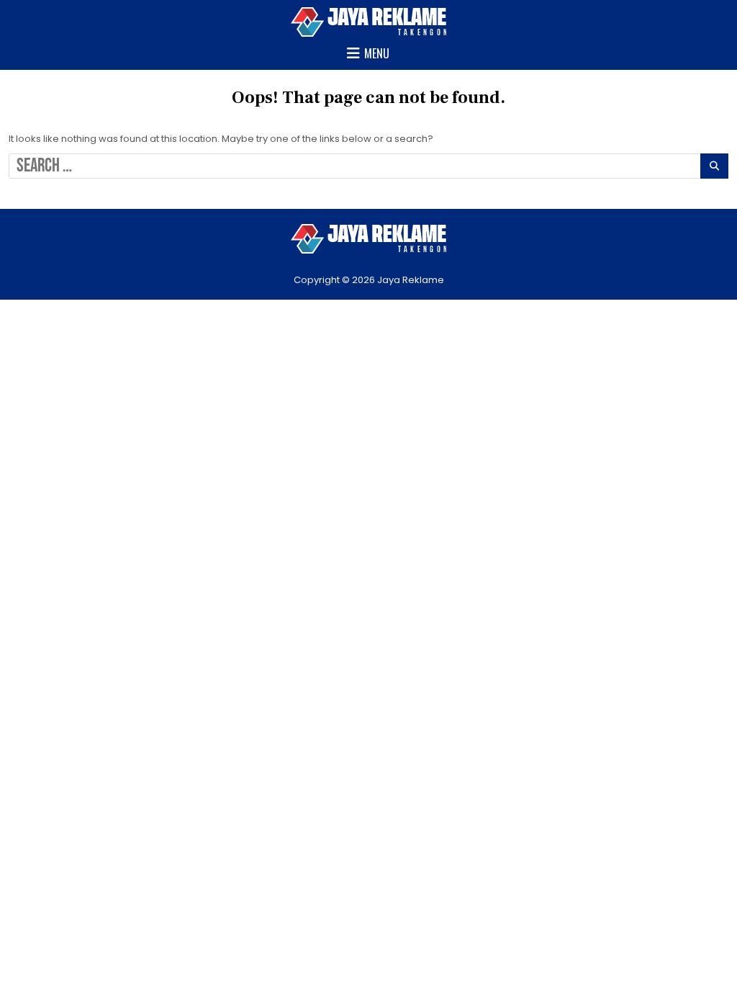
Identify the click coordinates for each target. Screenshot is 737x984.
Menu (376, 53)
